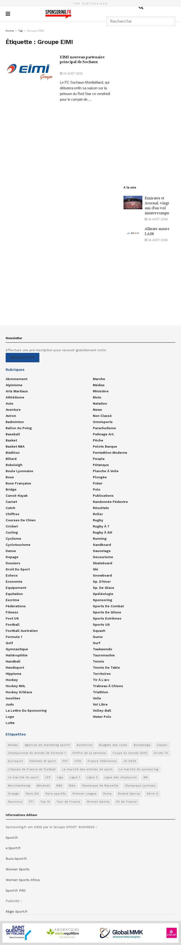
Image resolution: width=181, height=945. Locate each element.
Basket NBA (15, 446)
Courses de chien (21, 520)
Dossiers (13, 563)
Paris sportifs (55, 793)
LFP (47, 777)
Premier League (85, 793)
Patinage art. (103, 434)
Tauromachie (104, 655)
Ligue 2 (92, 777)
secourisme (103, 557)
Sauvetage (102, 551)
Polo (96, 489)
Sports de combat (108, 606)
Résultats (101, 508)
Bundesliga (142, 745)
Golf (9, 643)
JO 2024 (129, 761)
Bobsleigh (14, 465)
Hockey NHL (16, 686)
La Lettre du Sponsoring (26, 710)
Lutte (10, 723)
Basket (11, 440)
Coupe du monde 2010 (130, 753)
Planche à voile (106, 471)
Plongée (100, 477)
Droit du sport (18, 569)
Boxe (10, 477)
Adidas (13, 745)
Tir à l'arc (101, 680)
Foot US (12, 618)
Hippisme (13, 674)
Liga (60, 777)
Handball (13, 661)
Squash (99, 631)
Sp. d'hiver (102, 581)
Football (13, 624)
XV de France (126, 801)
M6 (146, 777)
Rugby (98, 520)
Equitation (14, 594)
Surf (96, 643)
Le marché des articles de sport (87, 769)
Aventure (13, 409)
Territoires (102, 674)
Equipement (16, 588)
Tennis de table (106, 667)
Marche (99, 379)
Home (10, 30)
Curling (12, 532)
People (99, 459)
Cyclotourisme (18, 545)
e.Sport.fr (13, 848)
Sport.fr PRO (16, 890)
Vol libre (100, 704)
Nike (72, 785)
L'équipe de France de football (32, 769)
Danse (11, 551)
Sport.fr (12, 837)
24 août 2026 (157, 219)
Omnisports (103, 422)
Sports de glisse (107, 612)
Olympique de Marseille (100, 785)
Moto (97, 397)
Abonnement (16, 379)
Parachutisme (104, 428)
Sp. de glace (103, 588)
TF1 (31, 801)
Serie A (152, 793)
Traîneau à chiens (108, 686)
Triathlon (100, 692)
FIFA (78, 761)
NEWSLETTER (22, 357)
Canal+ (162, 745)
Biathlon (13, 452)
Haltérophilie (17, 655)
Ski (95, 569)
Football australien (22, 631)
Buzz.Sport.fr (16, 858)
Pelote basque (105, 446)
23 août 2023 (72, 73)
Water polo (102, 716)
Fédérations (16, 606)
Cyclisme (13, 538)
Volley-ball (102, 710)
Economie (14, 581)
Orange (13, 793)
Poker (98, 483)
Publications (103, 495)
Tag (20, 30)
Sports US (101, 624)
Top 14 (45, 801)
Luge (10, 716)
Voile (97, 698)
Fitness (12, 612)
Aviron (11, 416)
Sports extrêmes (107, 618)
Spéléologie (103, 594)
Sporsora (15, 801)
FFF (65, 761)
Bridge (11, 489)
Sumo (98, 637)
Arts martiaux (17, 391)
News (97, 409)
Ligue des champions (120, 777)
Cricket (12, 526)
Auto (9, 403)
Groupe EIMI (35, 30)
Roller (98, 514)
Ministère (101, 391)
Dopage (12, 557)
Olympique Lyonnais (140, 785)
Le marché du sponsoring (138, 769)
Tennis (98, 661)
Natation (100, 403)
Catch (10, 508)
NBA (59, 785)
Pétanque (101, 465)
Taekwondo (102, 649)
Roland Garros (129, 793)
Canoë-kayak (17, 495)
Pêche (98, 440)
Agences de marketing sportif (47, 745)
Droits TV (161, 753)
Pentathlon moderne (110, 452)
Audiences (85, 745)
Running (100, 538)
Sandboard (102, 545)
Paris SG (32, 793)
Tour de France (68, 801)
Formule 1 (14, 637)
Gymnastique (17, 649)
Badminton (15, 422)
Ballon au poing (19, 428)
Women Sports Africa (23, 880)
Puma (107, 793)
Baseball (13, 434)
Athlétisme (15, 397)
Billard (11, 459)
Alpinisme (14, 385)
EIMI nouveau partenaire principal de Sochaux (82, 59)
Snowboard (102, 575)
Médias (99, 385)
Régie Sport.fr (17, 911)
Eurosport (15, 761)
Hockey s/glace (19, 692)
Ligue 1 (75, 777)
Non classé (102, 416)
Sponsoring (102, 600)
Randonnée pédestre (110, 502)
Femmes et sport (43, 761)
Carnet (11, 502)
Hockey (12, 680)
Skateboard (102, 563)
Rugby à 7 (101, 526)
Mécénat (43, 785)
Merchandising (19, 785)
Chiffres (12, 514)
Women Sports (98, 801)
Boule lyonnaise (19, 471)
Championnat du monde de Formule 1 (37, 753)
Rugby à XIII (102, 532)
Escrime (12, 600)
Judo (10, 704)
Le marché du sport (23, 777)
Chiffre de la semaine (89, 753)
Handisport (15, 667)
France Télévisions (102, 761)
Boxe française (18, 483)
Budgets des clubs (113, 745)
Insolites (13, 698)
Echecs (12, 575)
